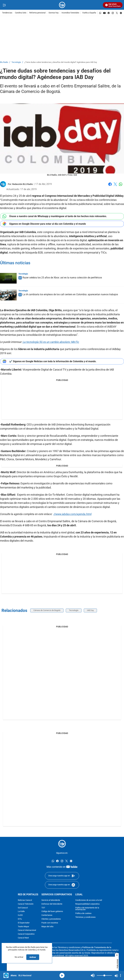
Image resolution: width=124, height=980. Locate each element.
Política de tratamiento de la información (87, 909)
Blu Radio (4, 62)
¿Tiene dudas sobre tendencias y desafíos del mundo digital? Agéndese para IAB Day (60, 62)
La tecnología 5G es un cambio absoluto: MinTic (50, 342)
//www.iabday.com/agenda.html (72, 514)
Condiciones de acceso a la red (88, 900)
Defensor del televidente (51, 904)
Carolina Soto (20, 13)
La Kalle (21, 911)
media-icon (62, 975)
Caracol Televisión (25, 904)
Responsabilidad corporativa (87, 904)
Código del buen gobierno (52, 911)
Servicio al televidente (50, 900)
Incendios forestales (70, 13)
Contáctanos (46, 915)
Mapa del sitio (47, 927)
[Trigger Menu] (4, 5)
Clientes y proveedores (51, 919)
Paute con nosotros (49, 923)
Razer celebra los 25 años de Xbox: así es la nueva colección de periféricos (62, 277)
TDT (43, 908)
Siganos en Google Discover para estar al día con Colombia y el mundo (47, 223)
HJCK (20, 915)
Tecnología (16, 62)
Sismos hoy (54, 13)
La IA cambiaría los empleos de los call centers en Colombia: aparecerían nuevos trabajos (70, 294)
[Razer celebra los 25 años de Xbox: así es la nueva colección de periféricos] (8, 278)
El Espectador (23, 923)
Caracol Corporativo (26, 934)
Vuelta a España (89, 13)
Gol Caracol (23, 908)
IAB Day (90, 610)
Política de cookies (83, 913)
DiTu (20, 919)
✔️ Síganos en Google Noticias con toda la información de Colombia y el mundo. (52, 361)
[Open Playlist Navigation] (120, 975)
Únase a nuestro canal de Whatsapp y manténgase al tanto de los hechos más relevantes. (58, 216)
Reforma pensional (37, 13)
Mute (93, 975)
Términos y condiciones (85, 917)
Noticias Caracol (25, 900)
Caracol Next (23, 938)
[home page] (62, 5)
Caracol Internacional (27, 930)
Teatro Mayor (23, 927)
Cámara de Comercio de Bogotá (46, 610)
